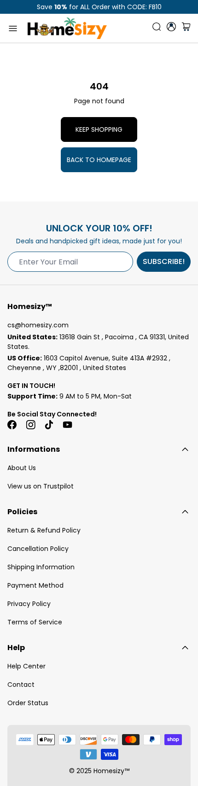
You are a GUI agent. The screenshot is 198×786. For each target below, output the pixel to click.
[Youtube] (67, 424)
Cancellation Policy (38, 548)
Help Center (26, 666)
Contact (21, 684)
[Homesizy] (67, 28)
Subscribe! (164, 261)
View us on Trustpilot (40, 486)
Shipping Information (41, 567)
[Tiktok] (48, 424)
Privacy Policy (29, 603)
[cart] (186, 28)
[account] (171, 26)
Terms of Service (34, 622)
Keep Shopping (99, 129)
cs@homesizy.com (38, 325)
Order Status (27, 702)
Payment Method (35, 585)
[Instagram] (30, 424)
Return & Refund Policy (44, 530)
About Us (21, 467)
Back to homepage (99, 159)
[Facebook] (12, 424)
